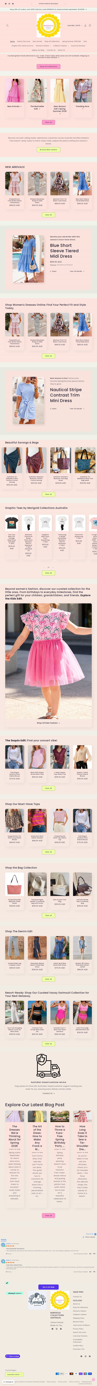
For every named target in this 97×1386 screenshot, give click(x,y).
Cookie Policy (78, 1346)
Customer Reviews (80, 1336)
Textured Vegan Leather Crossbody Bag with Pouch (37, 901)
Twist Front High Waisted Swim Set (82, 1029)
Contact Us (48, 1093)
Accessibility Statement (78, 1341)
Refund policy (51, 1382)
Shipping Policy (78, 1318)
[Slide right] (53, 567)
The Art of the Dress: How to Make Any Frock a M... (37, 1138)
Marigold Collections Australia (22, 1382)
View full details (76, 271)
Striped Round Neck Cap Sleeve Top (59, 838)
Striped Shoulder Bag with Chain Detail (14, 901)
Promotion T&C (79, 1349)
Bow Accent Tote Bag (59, 900)
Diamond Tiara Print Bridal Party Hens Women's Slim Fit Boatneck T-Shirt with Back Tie (28, 542)
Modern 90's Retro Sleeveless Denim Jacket (82, 965)
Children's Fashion (80, 1315)
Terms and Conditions (81, 1325)
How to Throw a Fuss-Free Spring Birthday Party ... (59, 1136)
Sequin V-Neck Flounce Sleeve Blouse (82, 774)
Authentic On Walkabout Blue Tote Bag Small (85, 478)
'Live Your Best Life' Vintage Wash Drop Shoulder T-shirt (12, 539)
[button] (7, 25)
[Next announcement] (65, 4)
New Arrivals (13, 106)
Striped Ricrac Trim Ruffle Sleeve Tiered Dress (14, 201)
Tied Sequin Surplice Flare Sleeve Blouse (14, 774)
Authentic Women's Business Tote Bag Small (60, 478)
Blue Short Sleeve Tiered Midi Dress (82, 200)
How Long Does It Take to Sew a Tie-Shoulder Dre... (82, 1138)
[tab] (89, 1237)
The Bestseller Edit (37, 107)
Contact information (85, 1384)
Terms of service (74, 1382)
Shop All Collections (48, 66)
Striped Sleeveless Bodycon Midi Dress (37, 201)
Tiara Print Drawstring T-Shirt (79, 536)
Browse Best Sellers (48, 150)
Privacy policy (62, 1382)
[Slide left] (44, 567)
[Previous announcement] (32, 4)
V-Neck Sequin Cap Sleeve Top (60, 773)
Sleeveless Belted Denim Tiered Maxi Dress (37, 965)
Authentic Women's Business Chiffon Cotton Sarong (36, 478)
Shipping (53, 265)
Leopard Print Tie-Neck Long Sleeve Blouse (15, 838)
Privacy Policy (78, 1329)
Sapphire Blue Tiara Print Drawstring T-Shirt (45, 538)
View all (48, 122)
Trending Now (82, 106)
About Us (76, 1304)
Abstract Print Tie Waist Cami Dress (59, 200)
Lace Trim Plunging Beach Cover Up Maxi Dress (14, 1029)
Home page (77, 1300)
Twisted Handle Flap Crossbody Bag (82, 901)
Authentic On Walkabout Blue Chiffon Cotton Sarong (12, 479)
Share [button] (54, 271)
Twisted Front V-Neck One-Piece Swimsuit (60, 1029)
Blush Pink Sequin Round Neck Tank (37, 773)
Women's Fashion (79, 1311)
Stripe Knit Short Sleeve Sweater (37, 837)
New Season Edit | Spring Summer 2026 (60, 109)
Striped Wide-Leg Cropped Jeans (14, 964)
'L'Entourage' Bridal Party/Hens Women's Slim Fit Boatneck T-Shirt (62, 540)
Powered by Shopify (38, 1382)
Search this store (79, 1332)
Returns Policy (78, 1322)
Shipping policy (87, 1382)
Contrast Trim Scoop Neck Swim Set (37, 1029)
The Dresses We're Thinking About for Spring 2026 (15, 1136)
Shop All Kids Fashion (47, 723)
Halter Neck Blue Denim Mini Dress (59, 964)
